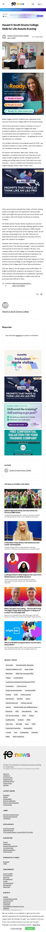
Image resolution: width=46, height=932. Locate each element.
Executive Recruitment (10, 817)
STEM (33, 724)
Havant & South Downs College (18, 36)
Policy (24, 715)
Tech (15, 732)
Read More (36, 925)
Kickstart (20, 699)
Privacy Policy (7, 783)
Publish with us (8, 780)
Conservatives (18, 678)
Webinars (6, 908)
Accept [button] (30, 928)
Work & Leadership (9, 801)
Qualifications (10, 720)
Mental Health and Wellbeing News (25, 707)
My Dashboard (8, 879)
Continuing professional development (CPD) (20, 682)
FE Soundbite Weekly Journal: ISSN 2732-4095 (18, 832)
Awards (5, 897)
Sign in (40, 4)
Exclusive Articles (8, 828)
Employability (7, 799)
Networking (6, 903)
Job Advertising (8, 848)
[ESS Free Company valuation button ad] (23, 442)
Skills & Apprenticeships (11, 803)
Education (6, 795)
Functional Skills (30, 690)
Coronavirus (10, 686)
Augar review (28, 669)
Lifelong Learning (26, 703)
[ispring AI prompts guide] (23, 196)
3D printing (9, 665)
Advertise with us (8, 781)
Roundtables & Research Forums (13, 906)
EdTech (5, 797)
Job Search (6, 818)
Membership (7, 885)
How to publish (8, 874)
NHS (36, 711)
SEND (28, 720)
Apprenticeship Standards (24, 665)
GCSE (16, 694)
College (8, 678)
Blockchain (9, 673)
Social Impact (7, 805)
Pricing (5, 842)
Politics (31, 715)
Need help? (6, 887)
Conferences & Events (10, 899)
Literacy (8, 707)
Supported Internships (13, 728)
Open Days (6, 904)
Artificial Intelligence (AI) (14, 669)
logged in (19, 335)
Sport (27, 724)
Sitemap (6, 785)
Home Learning (26, 694)
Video (5, 864)
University (34, 732)
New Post (6, 877)
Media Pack (6, 844)
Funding (8, 694)
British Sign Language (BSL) (25, 673)
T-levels (8, 732)
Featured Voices (8, 830)
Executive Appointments (11, 815)
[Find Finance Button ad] (23, 416)
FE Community (8, 778)
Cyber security (22, 686)
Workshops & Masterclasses (12, 910)
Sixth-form (9, 724)
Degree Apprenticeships (14, 690)
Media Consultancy (9, 850)
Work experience (18, 736)
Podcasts (6, 862)
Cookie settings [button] (16, 928)
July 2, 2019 (11, 38)
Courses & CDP (8, 901)
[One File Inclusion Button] (23, 362)
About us (6, 774)
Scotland (21, 720)
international (10, 699)
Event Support (7, 852)
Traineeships (24, 732)
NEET (17, 711)
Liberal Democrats (12, 703)
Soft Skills (19, 724)
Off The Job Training (12, 715)
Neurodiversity (27, 711)
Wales (8, 736)
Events (5, 881)
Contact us (6, 776)
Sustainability (28, 728)
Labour (28, 699)
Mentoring (9, 711)
